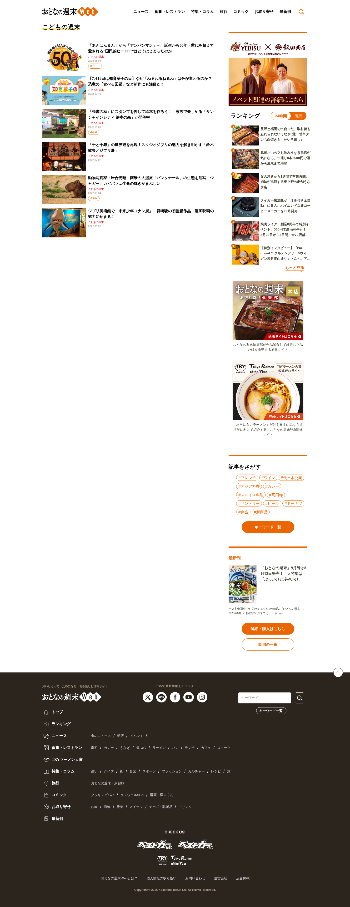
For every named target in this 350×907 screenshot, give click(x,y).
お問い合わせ (195, 878)
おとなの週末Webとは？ (119, 878)
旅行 (223, 12)
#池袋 (93, 132)
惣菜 (120, 807)
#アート (95, 66)
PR (152, 736)
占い (94, 771)
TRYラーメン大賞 (67, 759)
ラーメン (159, 748)
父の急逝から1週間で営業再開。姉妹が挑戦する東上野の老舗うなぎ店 (285, 182)
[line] (162, 697)
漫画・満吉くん (161, 795)
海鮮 (107, 807)
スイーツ (223, 748)
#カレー (272, 486)
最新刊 (285, 12)
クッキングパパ (102, 795)
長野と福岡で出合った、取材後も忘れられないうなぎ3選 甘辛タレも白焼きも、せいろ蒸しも (285, 134)
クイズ (109, 771)
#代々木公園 (291, 477)
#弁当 (243, 512)
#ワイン (268, 477)
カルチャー (196, 771)
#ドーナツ (293, 503)
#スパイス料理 (251, 494)
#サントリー (249, 503)
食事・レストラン (170, 12)
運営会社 (220, 878)
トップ (57, 712)
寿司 (94, 748)
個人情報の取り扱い (161, 878)
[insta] (202, 697)
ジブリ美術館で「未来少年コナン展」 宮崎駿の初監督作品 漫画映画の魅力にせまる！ (151, 214)
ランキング (61, 724)
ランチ (190, 748)
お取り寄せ (264, 12)
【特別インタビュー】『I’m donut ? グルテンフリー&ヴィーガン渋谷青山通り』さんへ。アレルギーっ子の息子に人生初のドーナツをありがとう (285, 253)
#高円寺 (276, 494)
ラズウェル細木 (132, 795)
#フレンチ (247, 477)
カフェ (206, 748)
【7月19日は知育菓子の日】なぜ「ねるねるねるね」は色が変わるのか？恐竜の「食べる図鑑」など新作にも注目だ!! (150, 81)
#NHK (93, 198)
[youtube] (189, 697)
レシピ (216, 771)
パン (175, 748)
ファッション (172, 771)
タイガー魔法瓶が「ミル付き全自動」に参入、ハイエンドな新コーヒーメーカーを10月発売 (285, 205)
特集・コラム (202, 12)
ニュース (141, 12)
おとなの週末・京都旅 (107, 783)
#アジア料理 (249, 486)
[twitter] (148, 697)
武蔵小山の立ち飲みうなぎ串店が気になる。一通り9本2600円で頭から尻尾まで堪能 (285, 158)
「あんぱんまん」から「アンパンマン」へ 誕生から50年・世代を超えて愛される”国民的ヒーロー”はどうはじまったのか (151, 48)
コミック (241, 12)
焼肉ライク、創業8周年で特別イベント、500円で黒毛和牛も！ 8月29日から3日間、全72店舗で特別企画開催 (285, 229)
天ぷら (141, 748)
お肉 (94, 807)
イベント (136, 736)
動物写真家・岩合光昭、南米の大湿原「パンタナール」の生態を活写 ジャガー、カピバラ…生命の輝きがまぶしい (151, 180)
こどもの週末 (96, 56)
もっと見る (294, 268)
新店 (120, 736)
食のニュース (101, 736)
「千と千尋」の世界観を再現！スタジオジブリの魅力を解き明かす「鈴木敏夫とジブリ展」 (151, 147)
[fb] (175, 697)
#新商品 (261, 512)
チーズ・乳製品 (160, 807)
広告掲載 (243, 878)
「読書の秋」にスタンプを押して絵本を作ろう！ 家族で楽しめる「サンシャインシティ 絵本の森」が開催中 (151, 114)
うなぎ (125, 748)
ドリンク (185, 807)
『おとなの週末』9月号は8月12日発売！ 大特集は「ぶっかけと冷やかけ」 (283, 573)
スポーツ (149, 771)
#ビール (272, 503)
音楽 (133, 771)
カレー (109, 748)
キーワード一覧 (271, 711)
